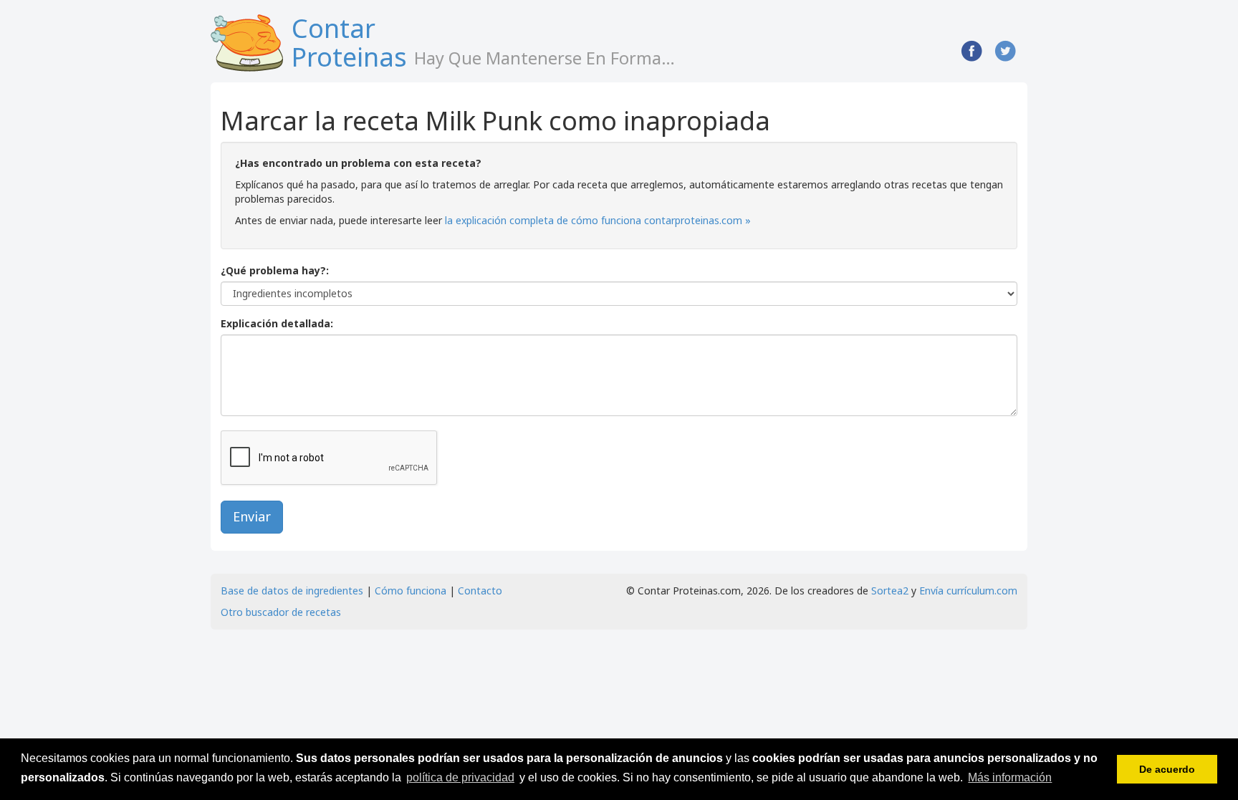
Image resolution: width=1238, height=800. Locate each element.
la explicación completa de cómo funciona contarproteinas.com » (598, 220)
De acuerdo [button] (1167, 769)
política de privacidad (460, 777)
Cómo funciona (410, 590)
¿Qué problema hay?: (275, 270)
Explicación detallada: (277, 323)
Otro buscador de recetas (281, 612)
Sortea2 (889, 590)
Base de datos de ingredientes (292, 590)
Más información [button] (1010, 777)
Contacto (480, 590)
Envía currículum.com (968, 590)
